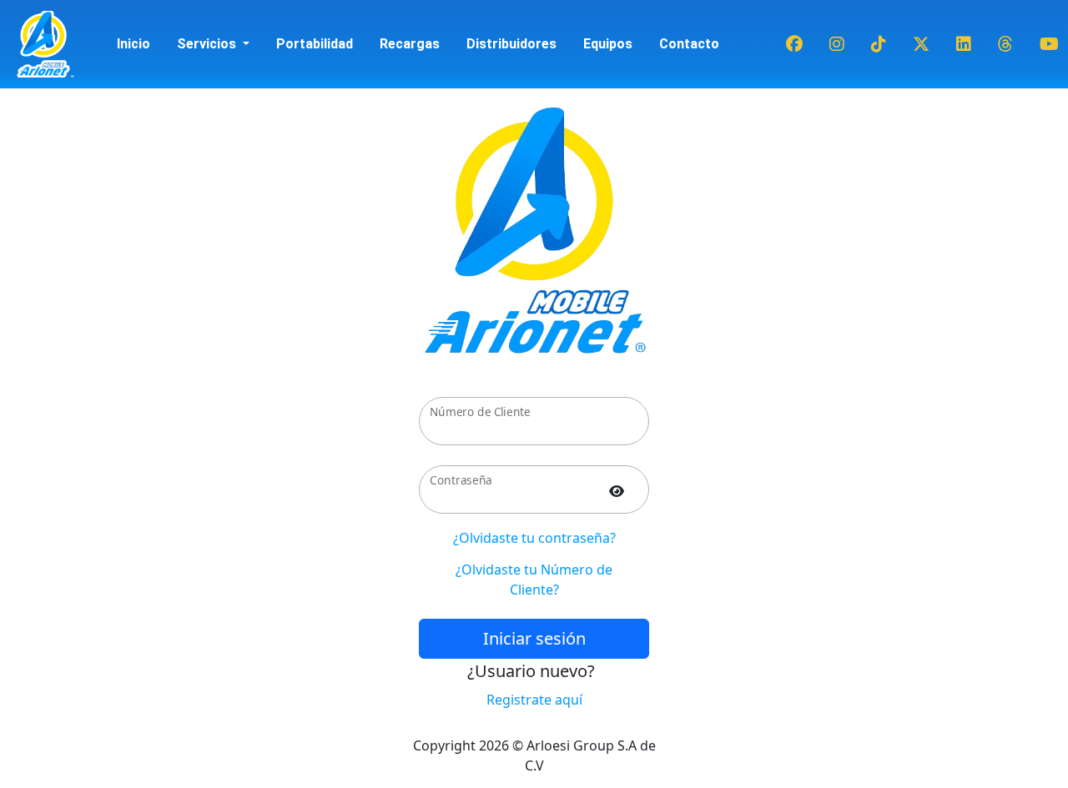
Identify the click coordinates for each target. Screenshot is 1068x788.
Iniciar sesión (534, 638)
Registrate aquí (534, 699)
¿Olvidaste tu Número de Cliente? (534, 579)
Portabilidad (314, 44)
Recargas (410, 44)
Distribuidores (511, 44)
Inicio (133, 44)
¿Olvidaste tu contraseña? (534, 538)
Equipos (607, 44)
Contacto (689, 44)
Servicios (208, 44)
